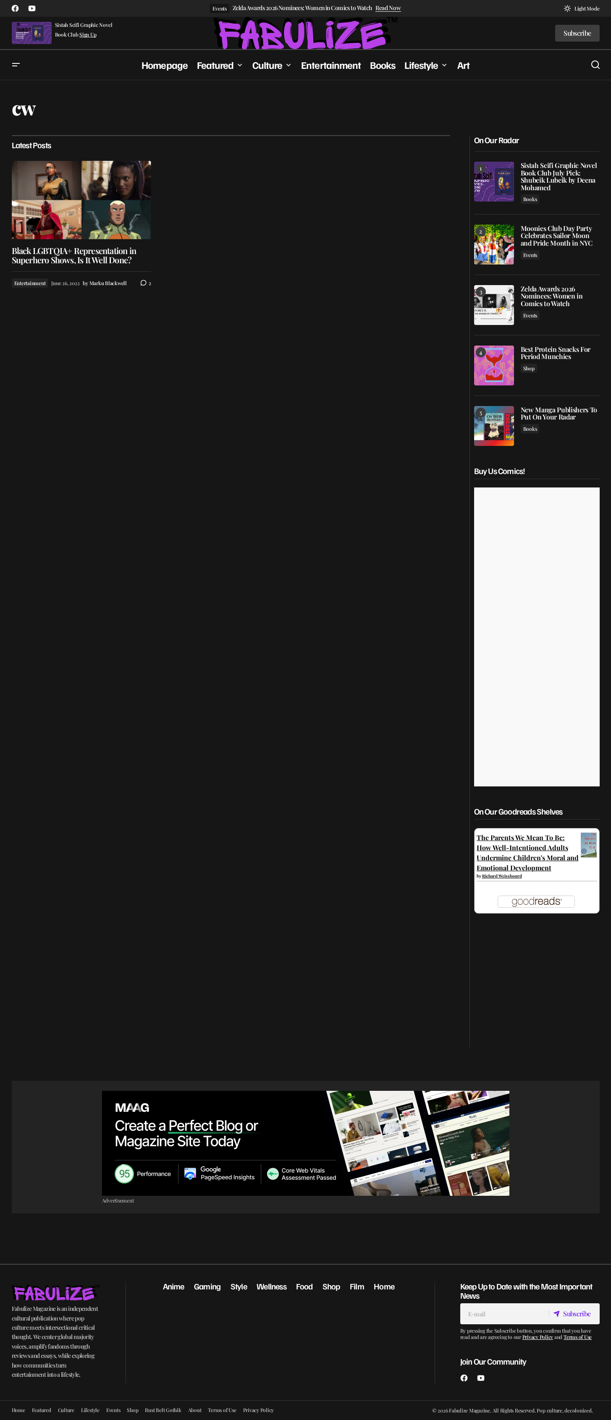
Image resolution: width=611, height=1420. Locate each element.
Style (239, 1286)
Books (530, 199)
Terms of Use (578, 1337)
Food (304, 1286)
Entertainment (30, 283)
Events (219, 8)
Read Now (388, 8)
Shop (529, 368)
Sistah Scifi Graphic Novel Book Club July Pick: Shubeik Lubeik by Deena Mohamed (559, 176)
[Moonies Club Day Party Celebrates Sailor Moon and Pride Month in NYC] (494, 245)
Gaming (207, 1286)
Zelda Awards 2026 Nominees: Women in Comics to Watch (302, 8)
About (195, 1410)
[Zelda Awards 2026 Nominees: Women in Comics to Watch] (494, 305)
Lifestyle (90, 1410)
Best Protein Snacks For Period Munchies (556, 353)
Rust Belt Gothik (163, 1410)
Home (384, 1286)
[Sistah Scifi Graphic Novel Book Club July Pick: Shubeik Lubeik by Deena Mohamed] (494, 182)
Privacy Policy (537, 1337)
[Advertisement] (305, 1143)
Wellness (271, 1286)
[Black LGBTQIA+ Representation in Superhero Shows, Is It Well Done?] (81, 200)
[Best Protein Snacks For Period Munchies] (494, 365)
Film (357, 1286)
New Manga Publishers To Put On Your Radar (559, 413)
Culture (66, 1410)
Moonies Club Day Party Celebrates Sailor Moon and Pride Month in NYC (557, 236)
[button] (582, 8)
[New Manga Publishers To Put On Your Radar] (494, 426)
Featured (41, 1410)
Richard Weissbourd (502, 876)
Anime (173, 1286)
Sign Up (87, 34)
